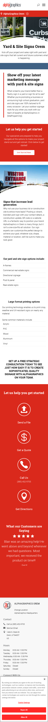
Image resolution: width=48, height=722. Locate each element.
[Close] (44, 679)
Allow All (24, 717)
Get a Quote (24, 450)
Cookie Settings (24, 702)
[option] (24, 574)
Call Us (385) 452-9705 (16, 624)
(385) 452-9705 (24, 481)
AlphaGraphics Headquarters (26, 613)
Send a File (24, 422)
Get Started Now (24, 152)
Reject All (23, 710)
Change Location (21, 610)
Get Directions (24, 509)
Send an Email (12, 628)
